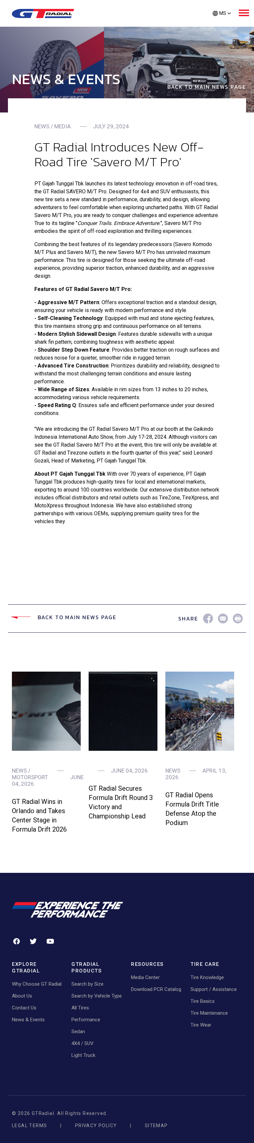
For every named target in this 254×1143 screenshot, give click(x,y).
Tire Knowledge (207, 977)
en (221, 24)
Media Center (145, 977)
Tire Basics (202, 1001)
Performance (85, 1020)
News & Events (28, 1020)
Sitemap (156, 1125)
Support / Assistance (213, 989)
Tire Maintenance (209, 1013)
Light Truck (83, 1055)
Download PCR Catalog (156, 989)
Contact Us (24, 1008)
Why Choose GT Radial (37, 984)
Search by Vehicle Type (96, 996)
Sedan (78, 1031)
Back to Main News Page (206, 87)
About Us (22, 996)
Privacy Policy (96, 1125)
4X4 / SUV (82, 1043)
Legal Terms (29, 1125)
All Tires (80, 1008)
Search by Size (87, 984)
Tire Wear (200, 1025)
